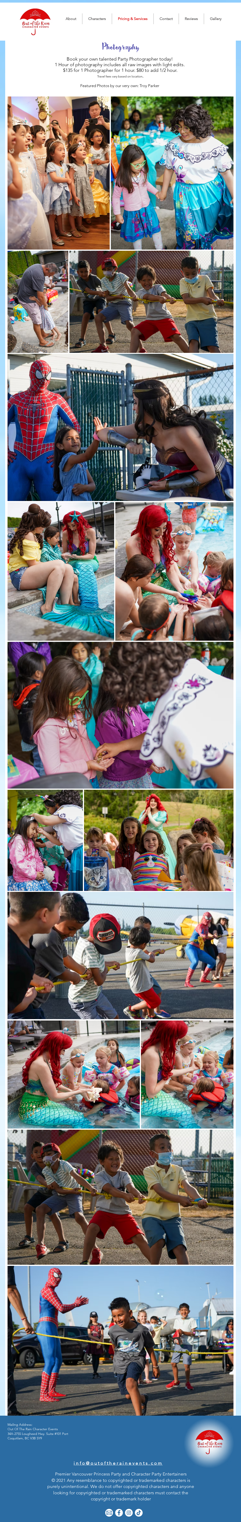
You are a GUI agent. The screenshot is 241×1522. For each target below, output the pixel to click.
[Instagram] (129, 1513)
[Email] (109, 1513)
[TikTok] (139, 1513)
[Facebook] (119, 1513)
